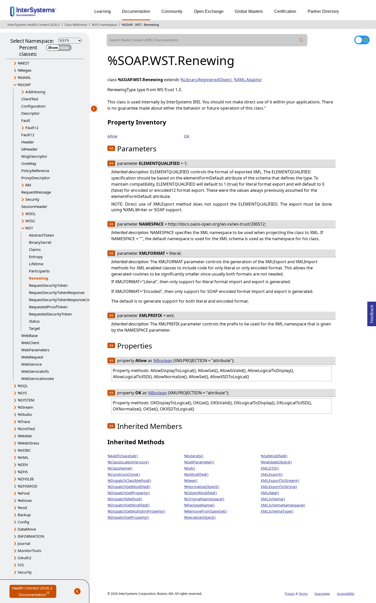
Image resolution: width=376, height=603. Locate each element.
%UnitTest (26, 428)
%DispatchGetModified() (128, 486)
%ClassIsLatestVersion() (128, 461)
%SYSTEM (26, 400)
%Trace (24, 421)
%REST (23, 63)
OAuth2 (24, 557)
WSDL (30, 213)
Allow (112, 136)
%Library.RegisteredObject (206, 79)
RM (28, 184)
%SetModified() (274, 455)
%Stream (25, 407)
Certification (285, 11)
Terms (303, 593)
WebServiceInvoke (37, 378)
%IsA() (189, 468)
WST (138, 25)
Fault (25, 120)
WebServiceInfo (35, 371)
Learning (102, 11)
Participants (39, 270)
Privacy (290, 593)
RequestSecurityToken (48, 285)
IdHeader (29, 149)
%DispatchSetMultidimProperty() (136, 511)
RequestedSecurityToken (50, 313)
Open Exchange (209, 11)
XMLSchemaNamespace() (283, 504)
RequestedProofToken (48, 306)
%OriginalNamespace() (204, 498)
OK (186, 136)
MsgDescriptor (34, 156)
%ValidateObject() (276, 461)
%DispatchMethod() (124, 498)
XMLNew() (270, 492)
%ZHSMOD (27, 486)
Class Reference (75, 25)
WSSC (30, 220)
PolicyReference (35, 170)
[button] (111, 148)
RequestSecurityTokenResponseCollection (65, 299)
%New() (190, 480)
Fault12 (32, 127)
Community (171, 11)
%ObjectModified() (200, 492)
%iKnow (25, 500)
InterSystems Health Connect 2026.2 (33, 25)
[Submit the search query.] (301, 40)
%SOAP (127, 25)
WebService (31, 364)
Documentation (136, 11)
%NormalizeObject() (201, 486)
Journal (24, 543)
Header (27, 141)
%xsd (22, 507)
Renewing (151, 25)
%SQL (23, 385)
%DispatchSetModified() (128, 504)
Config (23, 521)
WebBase (29, 335)
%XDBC (24, 450)
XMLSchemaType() (277, 511)
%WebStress (28, 443)
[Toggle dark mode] (362, 40)
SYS (21, 564)
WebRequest (32, 356)
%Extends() (193, 455)
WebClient (30, 342)
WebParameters (35, 349)
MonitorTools (29, 550)
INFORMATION (31, 536)
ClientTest (29, 98)
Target (34, 328)
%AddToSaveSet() (122, 455)
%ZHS (23, 471)
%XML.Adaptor (248, 79)
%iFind (23, 493)
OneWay (28, 163)
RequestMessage (36, 192)
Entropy (36, 256)
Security (32, 199)
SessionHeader (34, 206)
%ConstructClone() (123, 474)
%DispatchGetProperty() (128, 492)
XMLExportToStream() (280, 480)
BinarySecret (40, 242)
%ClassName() (119, 468)
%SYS (22, 392)
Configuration (33, 106)
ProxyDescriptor (35, 177)
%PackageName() (199, 504)
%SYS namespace (104, 25)
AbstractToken (41, 235)
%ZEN (23, 464)
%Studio (25, 414)
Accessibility (345, 593)
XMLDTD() (270, 468)
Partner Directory (323, 11)
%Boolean (162, 360)
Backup (24, 514)
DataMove (27, 529)
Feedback (371, 312)
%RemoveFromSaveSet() (205, 511)
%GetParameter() (199, 461)
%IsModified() (196, 474)
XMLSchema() (273, 498)
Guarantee (322, 593)
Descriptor (30, 113)
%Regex (24, 70)
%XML (23, 457)
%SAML (24, 77)
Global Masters (249, 11)
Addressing (35, 91)
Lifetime (36, 263)
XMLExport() (272, 474)
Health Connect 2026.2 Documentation (34, 591)
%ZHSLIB (26, 478)
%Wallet (25, 435)
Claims (35, 249)
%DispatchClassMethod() (129, 480)
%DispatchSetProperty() (128, 517)
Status (34, 321)
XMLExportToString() (279, 486)
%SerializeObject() (200, 517)
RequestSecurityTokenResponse (56, 292)
